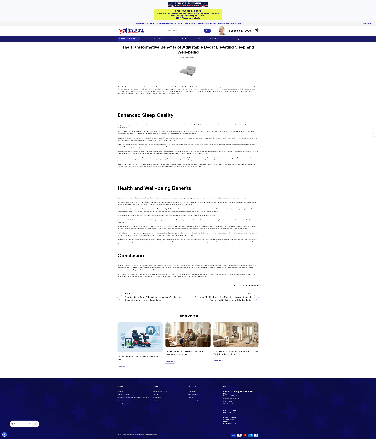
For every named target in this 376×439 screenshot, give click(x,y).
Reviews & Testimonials (195, 401)
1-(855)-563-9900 (240, 30)
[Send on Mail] (257, 285)
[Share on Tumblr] (249, 285)
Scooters (156, 394)
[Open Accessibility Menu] (4, 434)
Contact (120, 391)
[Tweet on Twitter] (243, 285)
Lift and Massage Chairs (160, 391)
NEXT (249, 293)
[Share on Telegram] (252, 285)
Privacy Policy (192, 394)
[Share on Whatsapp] (255, 285)
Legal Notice (192, 391)
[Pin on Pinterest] (246, 285)
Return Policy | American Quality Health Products (133, 397)
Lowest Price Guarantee (125, 401)
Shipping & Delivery (124, 394)
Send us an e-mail (229, 404)
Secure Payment (123, 404)
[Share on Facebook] (240, 285)
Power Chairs (157, 397)
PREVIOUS (127, 293)
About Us (191, 397)
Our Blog (156, 401)
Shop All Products (128, 39)
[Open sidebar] (374, 134)
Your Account (367, 23)
